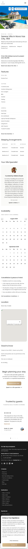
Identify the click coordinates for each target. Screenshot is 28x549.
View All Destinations (7, 505)
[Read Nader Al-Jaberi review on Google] (7, 413)
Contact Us (16, 460)
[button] (14, 17)
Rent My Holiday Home (7, 476)
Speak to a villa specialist (13, 387)
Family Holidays (6, 514)
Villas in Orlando (6, 493)
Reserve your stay (14, 383)
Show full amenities (6, 134)
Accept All (14, 545)
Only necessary (14, 540)
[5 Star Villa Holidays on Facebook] (4, 463)
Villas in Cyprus (6, 501)
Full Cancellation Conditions (9, 296)
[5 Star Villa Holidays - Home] (3, 2)
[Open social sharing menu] (12, 9)
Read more (7, 424)
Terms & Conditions (7, 478)
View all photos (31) (20, 8)
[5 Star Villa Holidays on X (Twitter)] (2, 463)
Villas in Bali (5, 495)
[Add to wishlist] (10, 9)
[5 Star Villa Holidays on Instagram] (7, 463)
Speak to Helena (13, 202)
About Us (4, 472)
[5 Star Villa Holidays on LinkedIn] (9, 463)
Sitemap (4, 484)
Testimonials (5, 480)
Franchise (4, 474)
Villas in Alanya (5, 499)
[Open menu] (25, 2)
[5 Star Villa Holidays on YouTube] (12, 463)
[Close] (19, 322)
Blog (3, 482)
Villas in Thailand (6, 497)
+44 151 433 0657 (7, 458)
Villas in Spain (5, 503)
